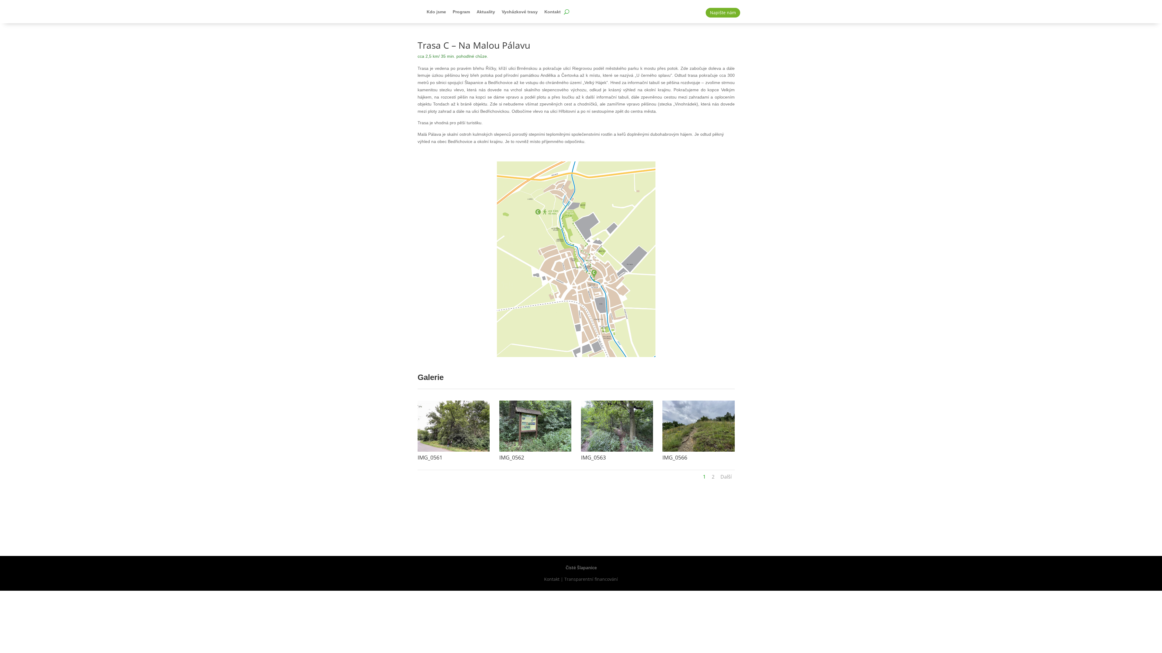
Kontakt (552, 11)
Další (726, 476)
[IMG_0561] (454, 451)
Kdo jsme (436, 11)
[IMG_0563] (617, 451)
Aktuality (486, 11)
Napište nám (723, 12)
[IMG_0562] (535, 451)
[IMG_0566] (698, 451)
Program (461, 11)
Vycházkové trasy (520, 11)
